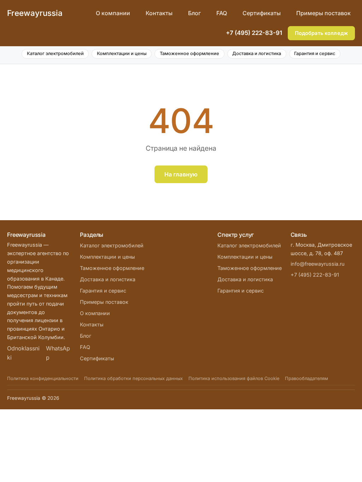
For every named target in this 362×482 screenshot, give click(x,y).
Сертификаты (262, 13)
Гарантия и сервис (314, 53)
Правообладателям (306, 378)
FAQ (221, 13)
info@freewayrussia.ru (318, 264)
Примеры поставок (323, 13)
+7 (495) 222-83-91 (254, 32)
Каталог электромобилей (55, 53)
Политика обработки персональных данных (133, 378)
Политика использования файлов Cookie (233, 378)
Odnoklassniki (23, 353)
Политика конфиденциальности (42, 378)
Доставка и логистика (256, 53)
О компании (113, 13)
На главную (181, 174)
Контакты (159, 13)
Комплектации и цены (122, 53)
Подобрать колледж (321, 33)
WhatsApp (58, 353)
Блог (194, 13)
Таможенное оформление (189, 53)
